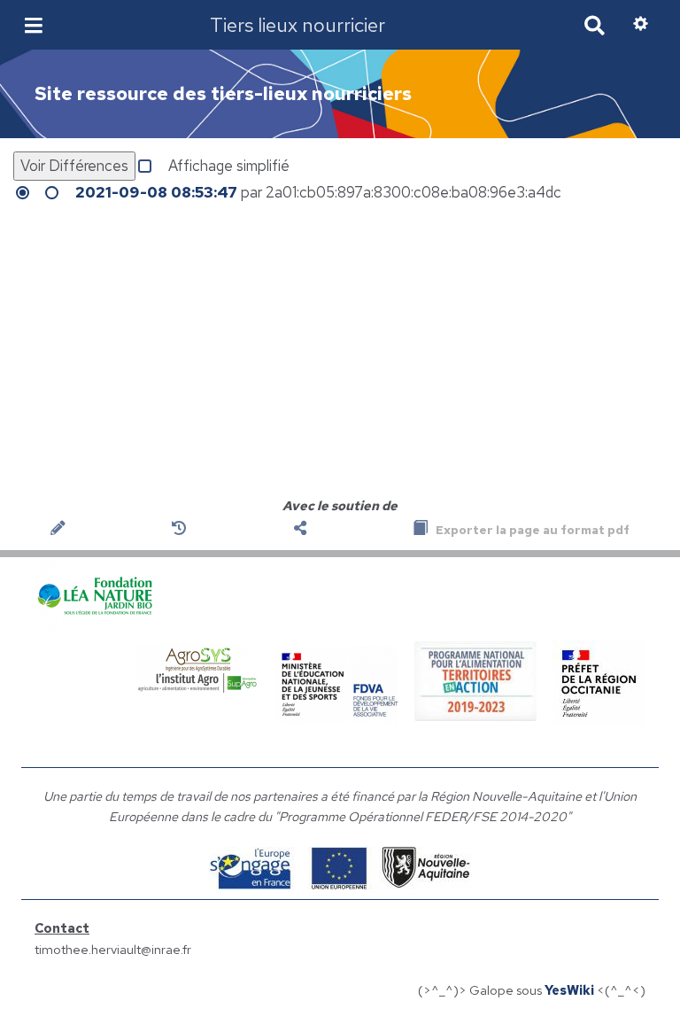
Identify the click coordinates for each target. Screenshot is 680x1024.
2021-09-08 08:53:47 (156, 192)
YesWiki (569, 989)
